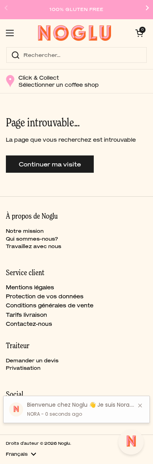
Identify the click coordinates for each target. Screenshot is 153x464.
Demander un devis (32, 361)
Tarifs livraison (26, 315)
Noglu (64, 443)
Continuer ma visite (50, 164)
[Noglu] (74, 33)
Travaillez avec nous (33, 246)
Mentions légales (30, 287)
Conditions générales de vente (49, 305)
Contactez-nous (29, 324)
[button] (139, 33)
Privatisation (23, 368)
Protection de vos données (45, 296)
